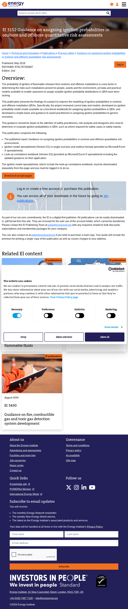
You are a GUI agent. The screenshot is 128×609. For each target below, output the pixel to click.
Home (5, 53)
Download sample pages (18, 175)
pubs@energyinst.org (59, 225)
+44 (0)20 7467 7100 (21, 598)
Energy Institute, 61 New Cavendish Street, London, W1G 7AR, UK (47, 592)
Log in (120, 64)
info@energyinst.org (46, 598)
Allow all (104, 337)
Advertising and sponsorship (25, 450)
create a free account (45, 188)
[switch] (48, 315)
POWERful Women (20, 489)
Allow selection (64, 337)
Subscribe (64, 566)
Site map (71, 460)
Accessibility (73, 455)
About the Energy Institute (24, 445)
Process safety (66, 53)
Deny (23, 337)
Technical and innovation (25, 53)
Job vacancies (18, 460)
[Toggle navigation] (124, 4)
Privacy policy (73, 450)
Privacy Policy (95, 526)
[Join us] (112, 4)
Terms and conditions (77, 445)
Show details (111, 327)
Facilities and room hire (23, 455)
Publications (49, 53)
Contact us (16, 470)
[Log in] (117, 4)
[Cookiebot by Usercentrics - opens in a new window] (110, 269)
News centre (17, 465)
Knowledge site (18, 484)
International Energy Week (24, 494)
